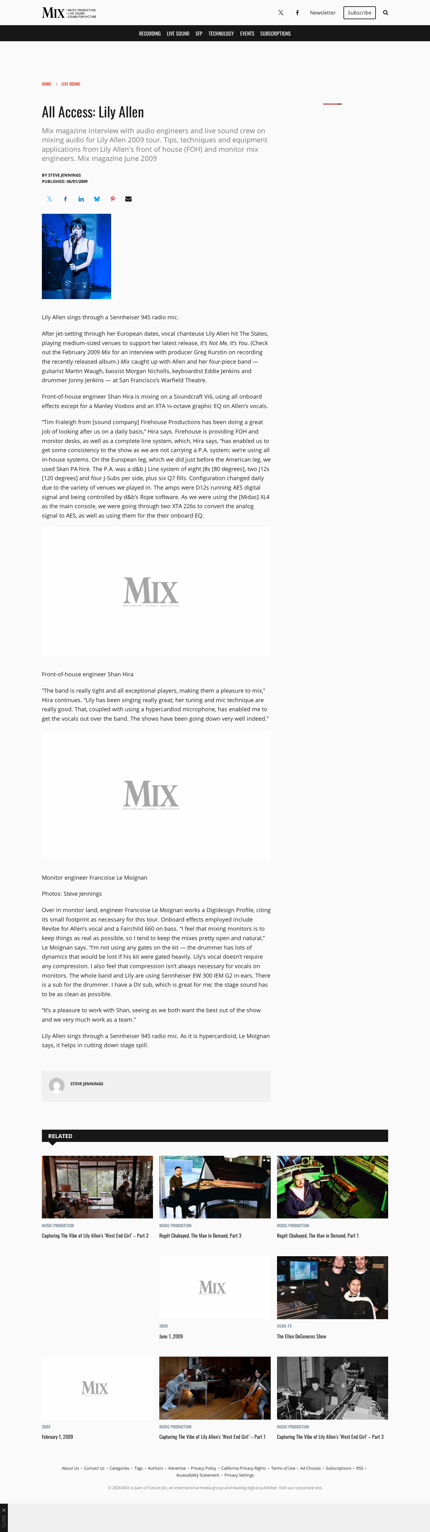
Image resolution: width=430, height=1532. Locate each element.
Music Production (58, 1225)
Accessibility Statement (197, 1475)
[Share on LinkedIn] (81, 199)
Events (247, 33)
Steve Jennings (64, 175)
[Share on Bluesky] (97, 199)
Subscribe (359, 12)
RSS (359, 1468)
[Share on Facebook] (65, 199)
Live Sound (178, 33)
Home (46, 84)
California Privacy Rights (243, 1468)
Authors (155, 1468)
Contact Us (94, 1468)
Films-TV (284, 1326)
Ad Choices (310, 1468)
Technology (221, 33)
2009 (163, 1326)
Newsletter (323, 12)
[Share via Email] (128, 199)
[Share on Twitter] (50, 199)
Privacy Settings (239, 1475)
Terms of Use (283, 1468)
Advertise (177, 1468)
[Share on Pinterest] (113, 199)
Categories (119, 1468)
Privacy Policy (203, 1468)
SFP (198, 33)
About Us (70, 1468)
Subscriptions (275, 33)
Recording (150, 33)
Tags (138, 1468)
